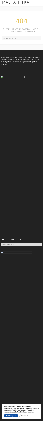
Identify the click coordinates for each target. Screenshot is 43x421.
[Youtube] (9, 69)
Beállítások (24, 416)
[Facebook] (2, 69)
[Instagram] (5, 69)
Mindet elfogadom (11, 416)
